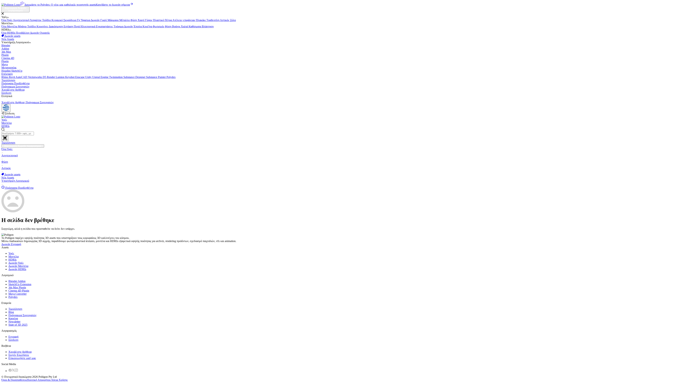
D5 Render (49, 77)
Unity (88, 77)
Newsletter (14, 321)
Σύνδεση (6, 92)
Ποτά (77, 26)
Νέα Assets (7, 39)
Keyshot (70, 77)
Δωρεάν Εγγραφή (11, 244)
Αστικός (225, 20)
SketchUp (11, 72)
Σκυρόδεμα (70, 20)
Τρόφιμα (119, 26)
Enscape (80, 77)
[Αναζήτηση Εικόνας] (4, 138)
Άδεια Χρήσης (59, 379)
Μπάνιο (22, 26)
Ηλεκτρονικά (88, 26)
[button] (337, 13)
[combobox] (337, 134)
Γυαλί (104, 20)
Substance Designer (134, 77)
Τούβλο (47, 20)
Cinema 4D (7, 60)
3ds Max (6, 53)
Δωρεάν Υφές (16, 262)
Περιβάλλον (23, 32)
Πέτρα (168, 20)
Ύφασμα (86, 20)
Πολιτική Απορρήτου (39, 379)
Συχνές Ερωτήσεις (18, 354)
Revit (12, 77)
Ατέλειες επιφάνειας (184, 20)
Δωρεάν (95, 20)
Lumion (60, 77)
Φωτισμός (159, 26)
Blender (5, 47)
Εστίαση (69, 26)
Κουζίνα (148, 26)
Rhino (5, 77)
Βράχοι (176, 26)
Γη (79, 20)
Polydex (171, 77)
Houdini (6, 70)
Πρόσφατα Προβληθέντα (15, 83)
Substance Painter (156, 77)
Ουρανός (45, 32)
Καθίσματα (195, 26)
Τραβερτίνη (213, 20)
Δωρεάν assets (12, 35)
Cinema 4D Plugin (18, 290)
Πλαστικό (159, 20)
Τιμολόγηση (8, 80)
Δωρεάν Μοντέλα (18, 266)
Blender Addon (16, 281)
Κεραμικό (57, 20)
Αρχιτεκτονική (21, 20)
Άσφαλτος (36, 20)
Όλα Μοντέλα (9, 26)
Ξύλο (233, 20)
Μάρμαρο (113, 20)
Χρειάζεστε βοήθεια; (13, 89)
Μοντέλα (6, 122)
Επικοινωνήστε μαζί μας (22, 358)
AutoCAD (21, 77)
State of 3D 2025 (17, 324)
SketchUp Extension (19, 284)
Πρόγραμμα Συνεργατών (15, 86)
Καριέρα (13, 318)
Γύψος (149, 20)
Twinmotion (116, 77)
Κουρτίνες (43, 26)
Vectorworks (35, 77)
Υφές (4, 119)
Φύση (134, 20)
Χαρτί (141, 20)
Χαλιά (185, 26)
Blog (11, 312)
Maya (9, 66)
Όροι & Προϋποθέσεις (14, 379)
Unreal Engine (100, 77)
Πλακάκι (201, 20)
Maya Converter (17, 293)
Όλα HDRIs (8, 32)
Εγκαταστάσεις (105, 26)
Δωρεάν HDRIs (17, 269)
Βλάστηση (208, 26)
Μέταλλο (124, 20)
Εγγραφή (13, 336)
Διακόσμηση (56, 26)
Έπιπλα (138, 26)
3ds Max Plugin (17, 287)
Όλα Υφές (7, 20)
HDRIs (5, 126)
